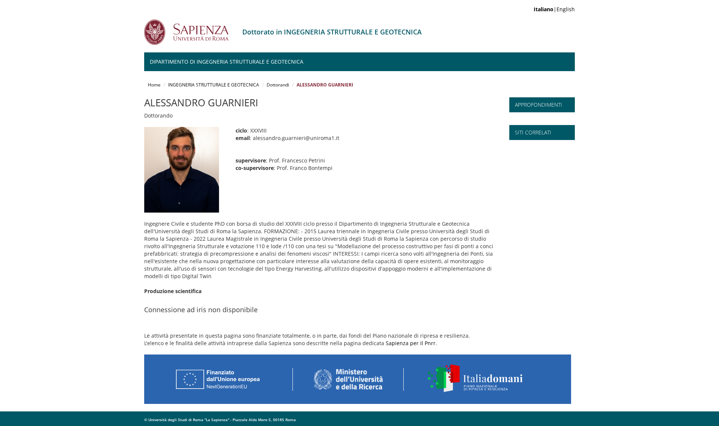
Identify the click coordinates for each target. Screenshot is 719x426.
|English (554, 9)
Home (154, 85)
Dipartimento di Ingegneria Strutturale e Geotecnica (226, 61)
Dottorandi (278, 85)
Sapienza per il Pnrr (411, 343)
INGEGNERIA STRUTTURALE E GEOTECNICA (213, 85)
